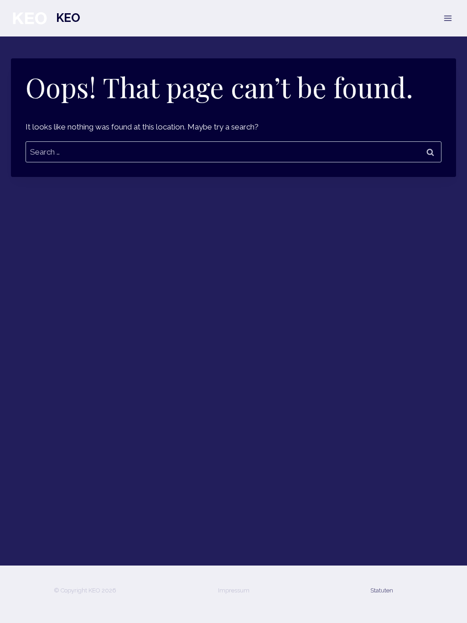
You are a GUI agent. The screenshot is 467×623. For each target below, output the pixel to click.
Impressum (233, 590)
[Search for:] (233, 151)
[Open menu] (447, 18)
